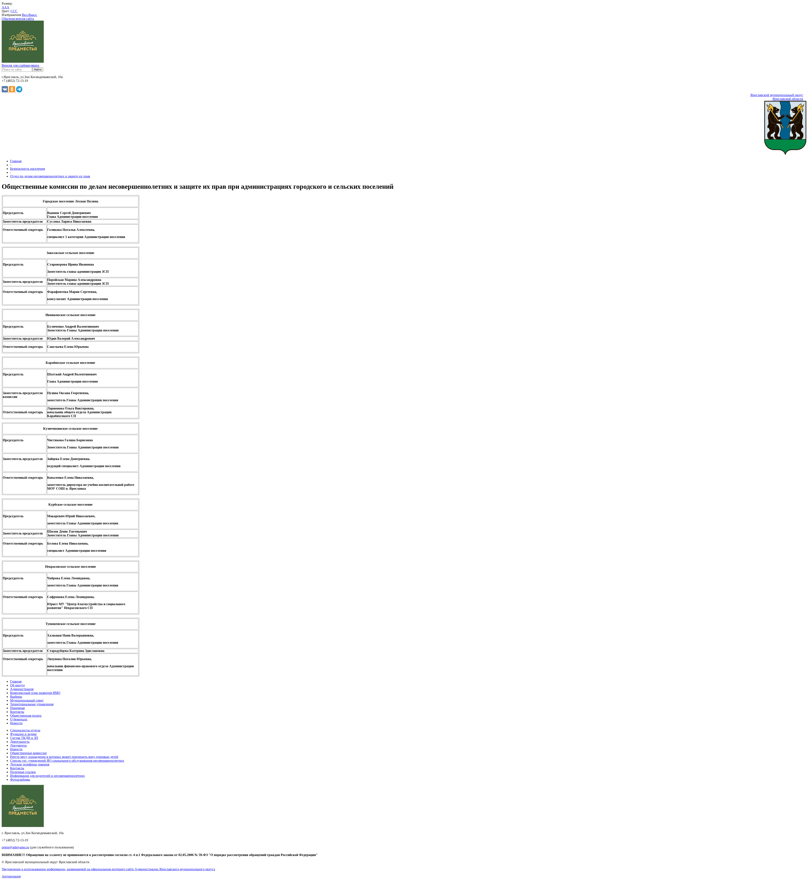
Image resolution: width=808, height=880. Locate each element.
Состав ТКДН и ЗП (24, 738)
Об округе (17, 685)
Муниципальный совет (27, 700)
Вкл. (25, 15)
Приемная (17, 708)
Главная (15, 161)
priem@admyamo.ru (15, 847)
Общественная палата (25, 715)
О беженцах (18, 719)
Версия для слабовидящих (20, 65)
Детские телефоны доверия (29, 764)
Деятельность (19, 741)
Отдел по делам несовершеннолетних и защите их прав (50, 176)
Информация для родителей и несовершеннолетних (47, 776)
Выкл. (32, 15)
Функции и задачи (23, 734)
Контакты (17, 712)
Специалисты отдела (25, 730)
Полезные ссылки (23, 772)
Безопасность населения (27, 168)
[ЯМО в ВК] (5, 91)
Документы (18, 745)
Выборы (16, 696)
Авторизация (11, 876)
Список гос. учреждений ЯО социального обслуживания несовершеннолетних (67, 760)
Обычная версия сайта (18, 18)
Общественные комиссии (28, 753)
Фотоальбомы (20, 779)
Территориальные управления (31, 704)
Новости (16, 723)
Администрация (21, 689)
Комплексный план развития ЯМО (35, 693)
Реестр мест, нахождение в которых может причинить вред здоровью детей (64, 757)
